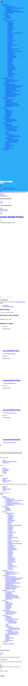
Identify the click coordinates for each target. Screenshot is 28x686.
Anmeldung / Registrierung (8, 188)
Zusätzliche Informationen (8, 306)
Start (1, 192)
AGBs (4, 479)
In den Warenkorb (4, 299)
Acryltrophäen (6, 469)
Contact (4, 481)
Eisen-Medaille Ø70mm (11, 351)
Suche (2, 183)
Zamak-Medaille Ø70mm (12, 216)
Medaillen (4, 192)
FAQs (4, 460)
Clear (14, 222)
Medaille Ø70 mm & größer (13, 192)
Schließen (2, 676)
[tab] (15, 305)
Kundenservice (6, 462)
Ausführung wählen (11, 353)
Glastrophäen (5, 470)
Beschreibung (6, 305)
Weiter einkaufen (3, 659)
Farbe (1, 222)
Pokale (4, 468)
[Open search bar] (1, 180)
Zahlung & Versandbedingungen (10, 461)
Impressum (5, 478)
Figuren (4, 471)
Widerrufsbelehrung (7, 480)
